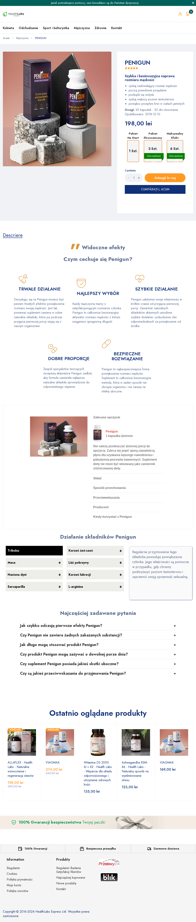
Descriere (13, 235)
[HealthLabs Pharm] (13, 14)
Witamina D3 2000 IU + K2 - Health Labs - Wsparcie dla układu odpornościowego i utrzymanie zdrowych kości (98, 773)
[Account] (180, 14)
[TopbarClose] (193, 3)
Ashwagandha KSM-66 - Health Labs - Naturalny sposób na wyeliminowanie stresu (135, 771)
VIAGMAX (53, 762)
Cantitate (130, 170)
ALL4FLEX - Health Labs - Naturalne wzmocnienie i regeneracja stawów (21, 769)
